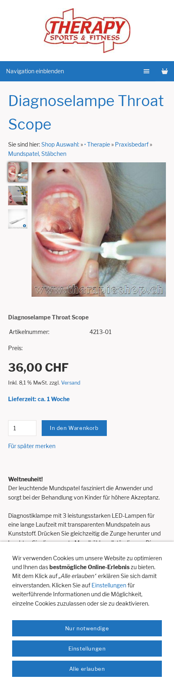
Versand (71, 383)
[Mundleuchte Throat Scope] (18, 219)
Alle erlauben (87, 669)
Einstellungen (108, 585)
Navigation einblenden (35, 71)
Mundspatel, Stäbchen (37, 153)
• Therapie (97, 144)
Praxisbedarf (132, 144)
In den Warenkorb (74, 428)
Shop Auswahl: (60, 144)
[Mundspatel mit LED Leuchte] (18, 195)
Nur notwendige (87, 628)
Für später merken (31, 445)
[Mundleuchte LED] (18, 172)
